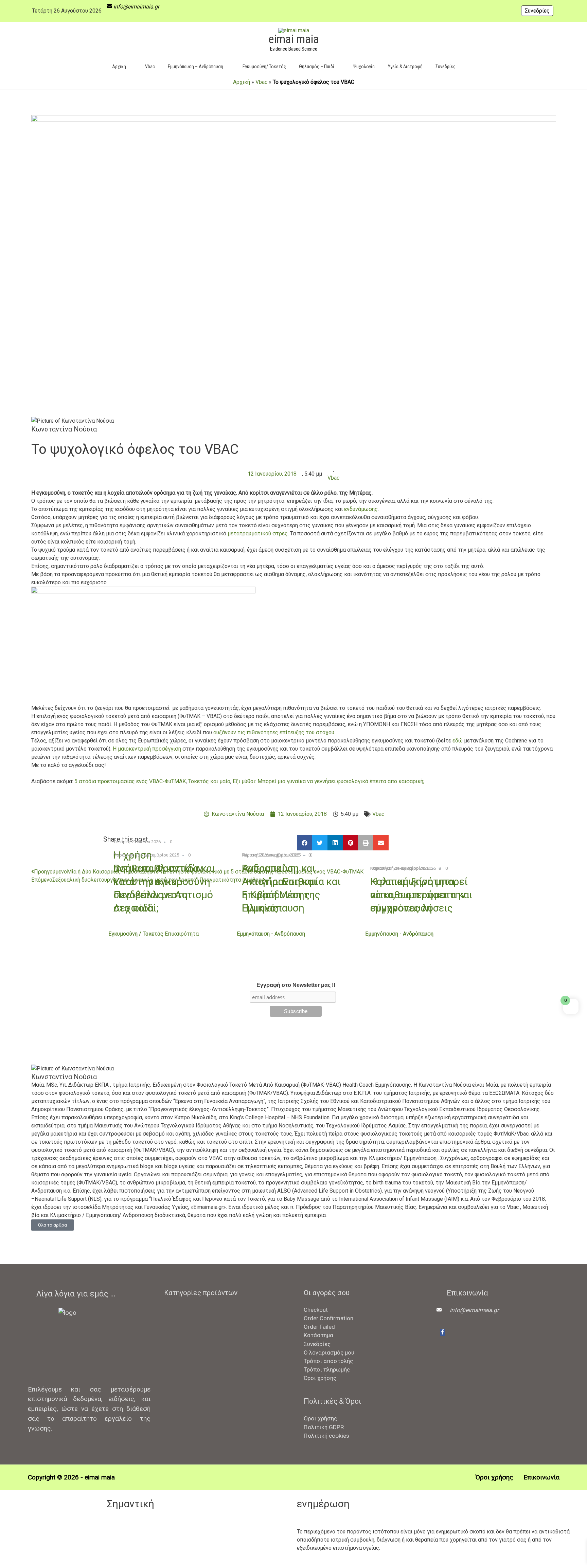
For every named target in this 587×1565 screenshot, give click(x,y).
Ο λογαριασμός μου (329, 1352)
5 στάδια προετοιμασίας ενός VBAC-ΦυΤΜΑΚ (130, 781)
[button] (472, 66)
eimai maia (293, 39)
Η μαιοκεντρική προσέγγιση (147, 748)
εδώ (457, 740)
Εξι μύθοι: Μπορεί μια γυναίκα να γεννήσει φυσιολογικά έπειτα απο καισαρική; (328, 781)
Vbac (261, 82)
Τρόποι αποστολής (328, 1361)
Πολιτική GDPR (324, 1427)
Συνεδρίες (537, 10)
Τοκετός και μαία (209, 781)
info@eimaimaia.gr (136, 6)
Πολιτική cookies (326, 1435)
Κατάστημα (318, 1335)
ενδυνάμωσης (361, 509)
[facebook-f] (442, 1332)
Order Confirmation (328, 1318)
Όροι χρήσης (320, 1378)
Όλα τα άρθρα (52, 1225)
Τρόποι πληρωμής (327, 1369)
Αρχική (241, 82)
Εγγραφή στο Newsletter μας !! (295, 985)
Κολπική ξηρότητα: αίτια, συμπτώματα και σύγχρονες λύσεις (421, 895)
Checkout (316, 1309)
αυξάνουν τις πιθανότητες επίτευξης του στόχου (273, 732)
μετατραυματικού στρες (258, 533)
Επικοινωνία (541, 1477)
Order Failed (319, 1326)
